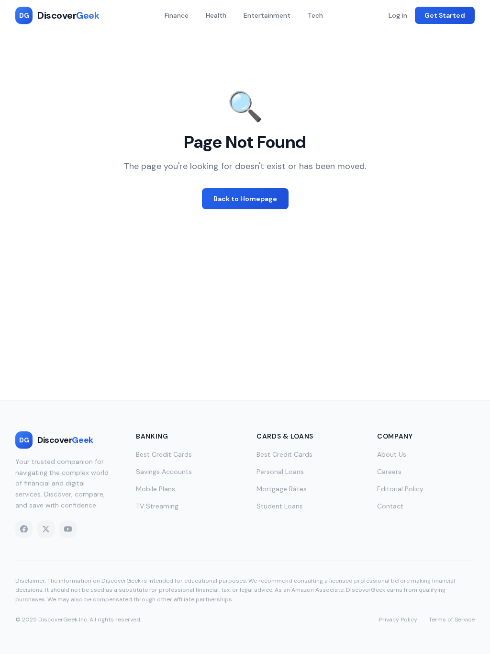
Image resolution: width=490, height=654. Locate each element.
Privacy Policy (398, 619)
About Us (391, 454)
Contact (390, 506)
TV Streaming (157, 506)
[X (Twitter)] (46, 529)
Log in (398, 15)
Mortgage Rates (281, 489)
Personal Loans (280, 471)
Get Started (444, 15)
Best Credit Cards (164, 454)
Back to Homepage (245, 198)
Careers (389, 471)
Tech (315, 15)
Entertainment (267, 15)
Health (216, 15)
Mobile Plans (155, 489)
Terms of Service (452, 619)
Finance (177, 15)
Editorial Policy (400, 489)
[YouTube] (68, 529)
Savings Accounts (164, 471)
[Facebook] (24, 529)
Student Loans (279, 506)
